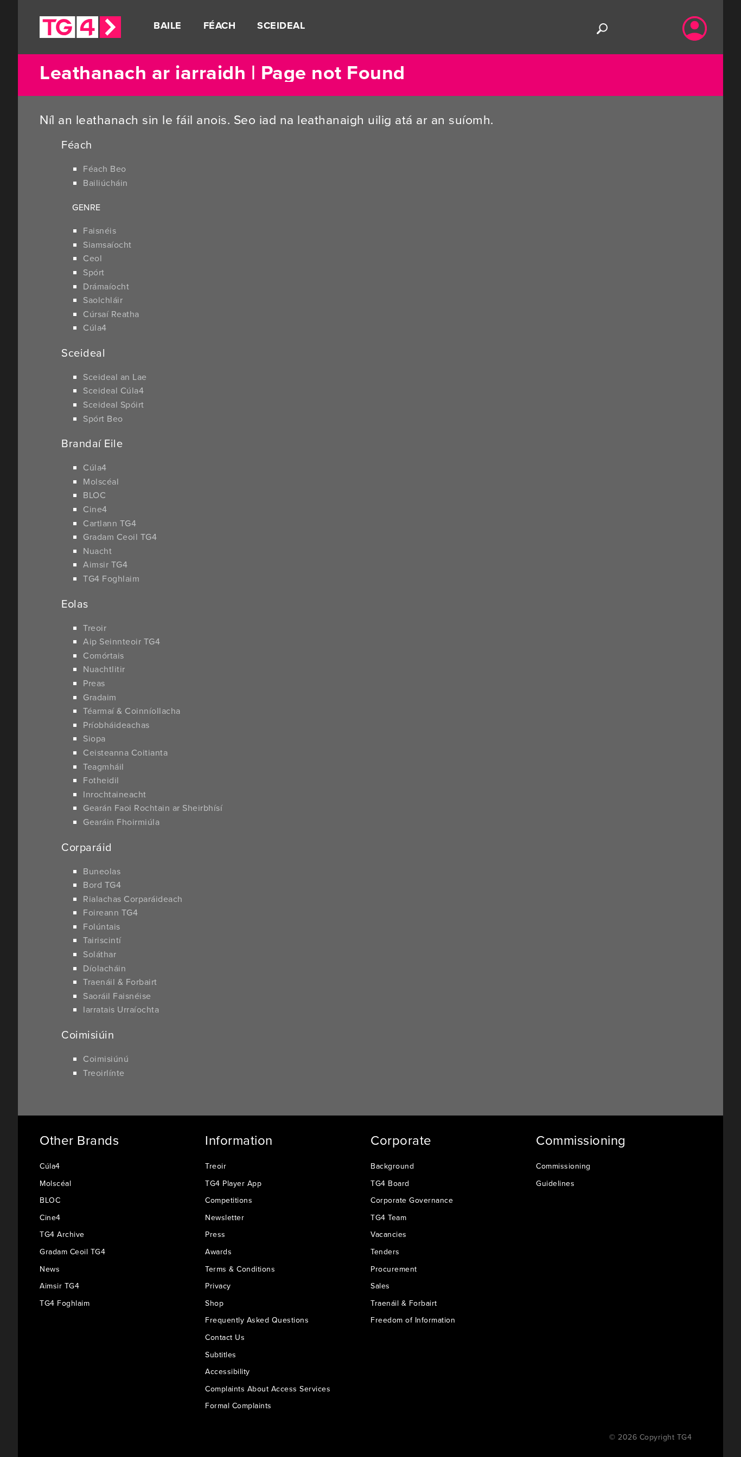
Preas (94, 683)
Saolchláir (103, 300)
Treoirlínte (104, 1073)
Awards (218, 1251)
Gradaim (100, 697)
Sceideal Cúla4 (113, 390)
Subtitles (221, 1354)
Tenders (385, 1251)
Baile (168, 25)
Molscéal (101, 481)
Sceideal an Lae (115, 377)
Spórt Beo (103, 418)
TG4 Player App (233, 1183)
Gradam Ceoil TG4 (120, 537)
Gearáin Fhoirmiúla (121, 822)
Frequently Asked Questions (257, 1319)
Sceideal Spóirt (113, 404)
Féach (219, 25)
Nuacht (97, 551)
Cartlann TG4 (109, 523)
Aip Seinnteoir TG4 (121, 641)
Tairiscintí (102, 940)
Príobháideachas (116, 725)
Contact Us (225, 1337)
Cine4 (95, 509)
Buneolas (101, 871)
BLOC (94, 495)
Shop (214, 1303)
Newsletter (224, 1217)
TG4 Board (390, 1183)
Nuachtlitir (104, 669)
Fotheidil (101, 780)
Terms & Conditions (240, 1268)
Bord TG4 (102, 885)
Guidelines (555, 1183)
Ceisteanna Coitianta (125, 752)
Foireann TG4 (110, 912)
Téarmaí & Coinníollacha (132, 711)
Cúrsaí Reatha (111, 314)
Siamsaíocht (107, 244)
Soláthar (99, 954)
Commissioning (563, 1166)
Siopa (94, 738)
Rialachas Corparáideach (133, 899)
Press (215, 1234)
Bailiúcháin (105, 183)
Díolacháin (104, 968)
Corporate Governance (411, 1200)
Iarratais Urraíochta (121, 1009)
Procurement (393, 1268)
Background (392, 1166)
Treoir (94, 628)
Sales (380, 1285)
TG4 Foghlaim (111, 578)
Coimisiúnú (106, 1059)
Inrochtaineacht (114, 794)
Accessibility (227, 1371)
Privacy (218, 1285)
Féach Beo (104, 169)
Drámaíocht (106, 286)
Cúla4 (95, 327)
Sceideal (281, 25)
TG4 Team (388, 1217)
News (50, 1268)
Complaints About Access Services (267, 1388)
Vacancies (388, 1234)
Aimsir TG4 (105, 564)
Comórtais (103, 655)
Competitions (228, 1200)
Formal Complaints (238, 1405)
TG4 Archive (62, 1234)
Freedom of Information (412, 1319)
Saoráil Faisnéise (117, 996)
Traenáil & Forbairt (120, 982)
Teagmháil (103, 766)
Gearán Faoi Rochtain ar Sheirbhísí (152, 808)
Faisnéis (99, 230)
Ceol (92, 258)
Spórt (94, 272)
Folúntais (101, 926)
